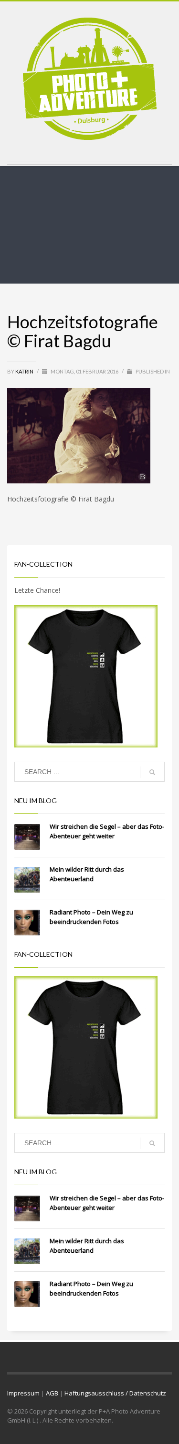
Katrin (24, 371)
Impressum (23, 1393)
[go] (152, 772)
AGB (52, 1393)
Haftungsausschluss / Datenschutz (115, 1393)
